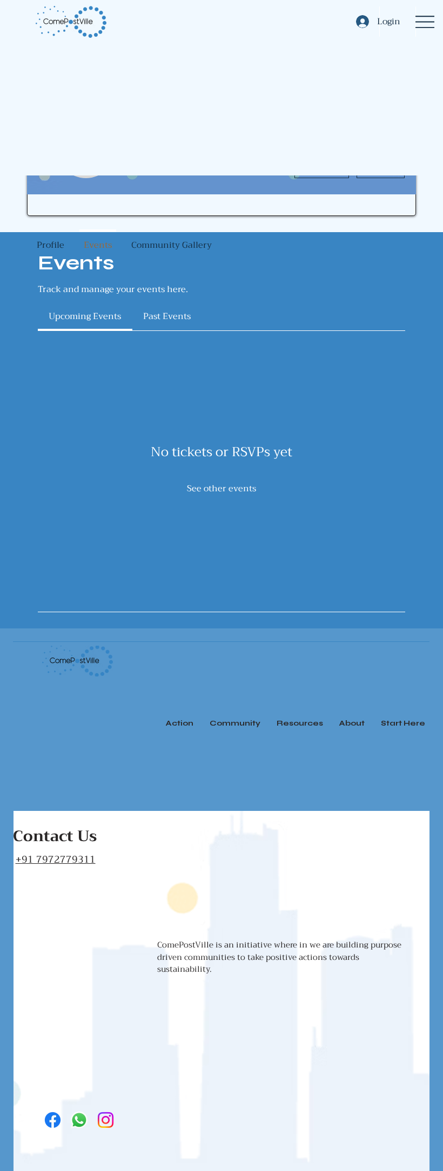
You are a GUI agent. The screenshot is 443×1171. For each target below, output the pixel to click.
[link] (85, 316)
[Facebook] (52, 1120)
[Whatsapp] (79, 1120)
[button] (300, 723)
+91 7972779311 (56, 859)
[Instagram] (105, 1120)
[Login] (359, 21)
